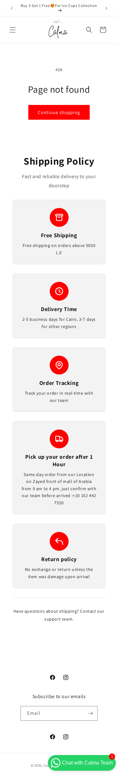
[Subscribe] (90, 713)
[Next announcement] (106, 8)
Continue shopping (59, 112)
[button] (13, 30)
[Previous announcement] (12, 8)
